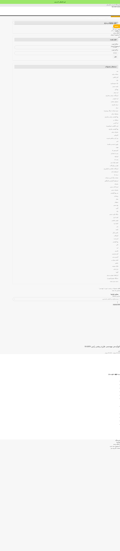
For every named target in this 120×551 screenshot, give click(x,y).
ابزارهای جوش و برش (112, 275)
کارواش (116, 135)
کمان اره (116, 223)
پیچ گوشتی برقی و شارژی (111, 117)
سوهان (116, 202)
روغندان (116, 196)
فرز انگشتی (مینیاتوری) (112, 126)
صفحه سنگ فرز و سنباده (111, 177)
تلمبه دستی (115, 86)
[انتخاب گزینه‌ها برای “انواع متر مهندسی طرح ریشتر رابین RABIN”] (118, 343)
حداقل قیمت (115, 44)
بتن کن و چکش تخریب (112, 138)
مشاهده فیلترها (115, 294)
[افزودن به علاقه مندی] (103, 343)
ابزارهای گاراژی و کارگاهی (111, 181)
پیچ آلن (116, 89)
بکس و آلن (115, 232)
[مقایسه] (108, 343)
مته (117, 71)
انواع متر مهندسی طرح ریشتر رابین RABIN (102, 346)
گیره (117, 208)
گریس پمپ (115, 257)
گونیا (117, 272)
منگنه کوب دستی (113, 214)
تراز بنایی (115, 269)
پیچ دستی (115, 205)
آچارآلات (116, 235)
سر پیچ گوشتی (114, 193)
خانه (118, 288)
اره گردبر (115, 123)
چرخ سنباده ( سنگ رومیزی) (111, 110)
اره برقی (116, 92)
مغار (117, 199)
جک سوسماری (114, 83)
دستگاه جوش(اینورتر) (112, 278)
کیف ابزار (115, 217)
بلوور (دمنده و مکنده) (112, 144)
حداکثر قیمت (115, 50)
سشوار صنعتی (114, 101)
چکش (116, 263)
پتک (117, 211)
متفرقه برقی (114, 132)
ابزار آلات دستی (114, 187)
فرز (117, 141)
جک (117, 80)
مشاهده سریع (113, 343)
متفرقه (116, 184)
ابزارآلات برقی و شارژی (112, 95)
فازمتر (116, 251)
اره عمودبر (115, 98)
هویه (117, 147)
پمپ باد (116, 159)
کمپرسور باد (115, 150)
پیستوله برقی (114, 114)
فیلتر (115, 56)
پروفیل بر (115, 120)
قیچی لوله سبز (114, 162)
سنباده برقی (115, 74)
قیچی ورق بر (114, 260)
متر (117, 226)
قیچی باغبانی (115, 220)
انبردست (116, 238)
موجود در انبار (114, 30)
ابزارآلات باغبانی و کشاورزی (111, 168)
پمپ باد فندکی (114, 153)
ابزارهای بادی (114, 171)
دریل (117, 107)
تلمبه (117, 229)
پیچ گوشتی (115, 241)
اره (117, 248)
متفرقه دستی (114, 190)
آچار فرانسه (115, 254)
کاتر (117, 244)
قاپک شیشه (115, 266)
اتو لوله (116, 156)
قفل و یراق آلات (114, 165)
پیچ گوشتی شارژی (113, 129)
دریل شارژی (115, 104)
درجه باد (116, 174)
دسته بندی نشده (114, 281)
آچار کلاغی (115, 77)
